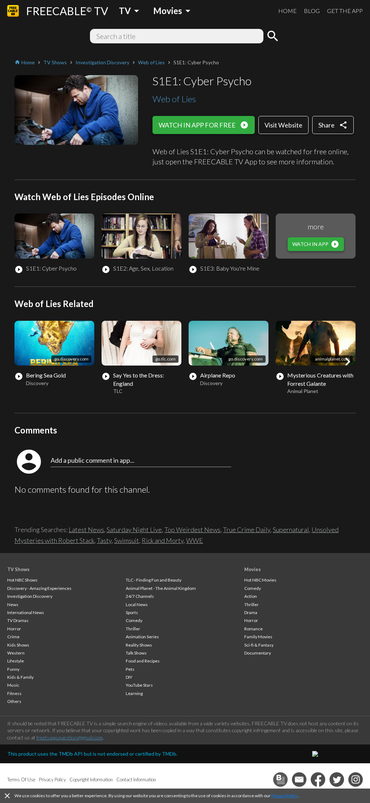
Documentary (257, 653)
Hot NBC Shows (22, 580)
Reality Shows (139, 645)
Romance (253, 628)
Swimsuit (126, 540)
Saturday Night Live (134, 530)
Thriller (133, 628)
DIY (129, 677)
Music (13, 685)
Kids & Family (20, 677)
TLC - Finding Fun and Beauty (153, 580)
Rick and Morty (163, 540)
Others (14, 701)
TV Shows (18, 569)
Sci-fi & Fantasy (259, 645)
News (12, 604)
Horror (14, 628)
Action (250, 596)
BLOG (312, 10)
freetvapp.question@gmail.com (69, 737)
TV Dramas (18, 620)
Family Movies (258, 636)
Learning (134, 693)
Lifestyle (15, 661)
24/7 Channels (140, 596)
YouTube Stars (139, 685)
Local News (137, 604)
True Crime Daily (246, 530)
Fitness (14, 693)
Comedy (134, 620)
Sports (132, 612)
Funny (13, 669)
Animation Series (142, 636)
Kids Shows (18, 645)
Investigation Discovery (29, 596)
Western (16, 653)
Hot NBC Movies (260, 580)
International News (25, 612)
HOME (287, 10)
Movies (252, 569)
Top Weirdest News (192, 530)
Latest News (86, 530)
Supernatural (291, 530)
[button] (348, 362)
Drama (250, 612)
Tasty (104, 540)
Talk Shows (136, 653)
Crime (13, 636)
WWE (194, 540)
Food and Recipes (143, 661)
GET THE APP (345, 10)
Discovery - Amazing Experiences (39, 588)
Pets (130, 669)
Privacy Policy (284, 795)
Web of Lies (174, 99)
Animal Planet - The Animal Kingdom (161, 588)
